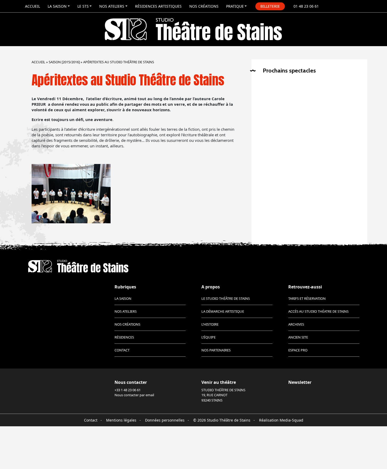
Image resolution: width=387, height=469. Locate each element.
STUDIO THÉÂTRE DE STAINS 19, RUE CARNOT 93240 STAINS (223, 395)
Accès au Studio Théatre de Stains (318, 311)
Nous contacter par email (134, 395)
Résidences (124, 337)
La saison (57, 6)
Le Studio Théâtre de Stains (225, 298)
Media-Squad (291, 420)
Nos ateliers (111, 6)
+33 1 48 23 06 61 (128, 390)
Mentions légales (121, 420)
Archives (296, 324)
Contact (122, 350)
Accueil (32, 6)
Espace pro (297, 350)
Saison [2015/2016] (64, 62)
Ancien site (298, 337)
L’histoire (210, 324)
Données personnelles (165, 420)
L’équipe (208, 337)
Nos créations (204, 6)
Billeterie (270, 6)
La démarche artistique (222, 311)
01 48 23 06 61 (306, 6)
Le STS (83, 6)
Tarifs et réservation (307, 298)
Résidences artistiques (158, 6)
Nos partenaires (216, 350)
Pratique (235, 6)
